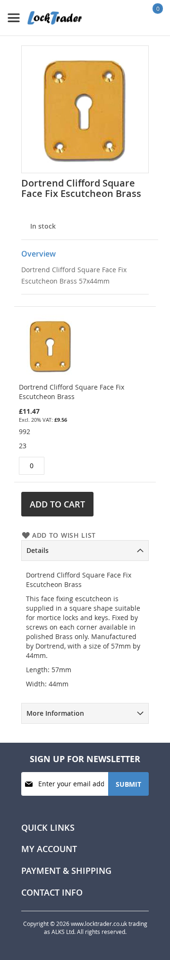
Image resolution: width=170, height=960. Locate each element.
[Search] (127, 17)
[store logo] (45, 18)
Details (37, 550)
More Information (55, 713)
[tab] (85, 550)
